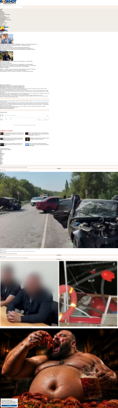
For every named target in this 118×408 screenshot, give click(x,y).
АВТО (1, 10)
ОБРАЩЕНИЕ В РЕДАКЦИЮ (5, 19)
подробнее (9, 149)
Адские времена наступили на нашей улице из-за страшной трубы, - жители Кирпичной (16, 64)
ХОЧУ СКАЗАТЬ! (3, 25)
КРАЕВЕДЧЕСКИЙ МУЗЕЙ (5, 14)
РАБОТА (6, 27)
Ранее (11, 119)
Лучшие (6, 119)
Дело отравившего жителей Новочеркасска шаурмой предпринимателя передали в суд (16, 48)
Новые (1, 119)
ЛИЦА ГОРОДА (3, 16)
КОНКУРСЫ (2, 13)
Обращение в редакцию (4, 67)
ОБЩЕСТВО (2, 20)
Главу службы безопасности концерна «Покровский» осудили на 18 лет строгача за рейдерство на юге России (18, 251)
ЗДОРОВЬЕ (2, 12)
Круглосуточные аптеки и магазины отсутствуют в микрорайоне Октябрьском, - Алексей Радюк (18, 65)
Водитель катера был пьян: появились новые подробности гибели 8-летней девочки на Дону (15, 327)
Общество (2, 84)
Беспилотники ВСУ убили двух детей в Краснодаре (9, 253)
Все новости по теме (4, 46)
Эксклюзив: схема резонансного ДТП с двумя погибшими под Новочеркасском (14, 47)
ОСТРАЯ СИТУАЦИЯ (4, 33)
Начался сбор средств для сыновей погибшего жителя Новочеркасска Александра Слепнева (17, 49)
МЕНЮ (1, 9)
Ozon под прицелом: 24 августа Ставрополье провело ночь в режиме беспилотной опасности (16, 171)
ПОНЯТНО (9, 405)
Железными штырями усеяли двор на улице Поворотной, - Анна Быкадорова (14, 66)
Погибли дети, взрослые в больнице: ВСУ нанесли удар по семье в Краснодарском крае (15, 257)
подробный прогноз (3, 149)
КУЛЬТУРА (2, 15)
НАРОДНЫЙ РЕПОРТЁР (4, 17)
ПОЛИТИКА (2, 21)
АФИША (1, 11)
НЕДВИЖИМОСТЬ (3, 18)
